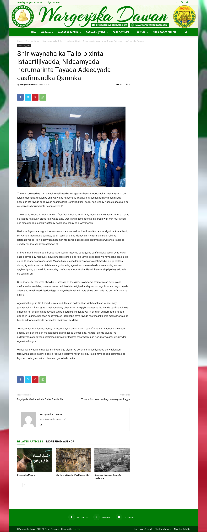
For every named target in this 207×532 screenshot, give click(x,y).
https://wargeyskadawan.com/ (52, 419)
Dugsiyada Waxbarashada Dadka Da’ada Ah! (40, 399)
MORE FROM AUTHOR (60, 441)
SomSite (76, 529)
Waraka (46, 32)
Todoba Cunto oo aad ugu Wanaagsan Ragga (105, 399)
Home (20, 41)
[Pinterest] (35, 97)
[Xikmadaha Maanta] (34, 460)
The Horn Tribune (163, 529)
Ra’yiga (141, 32)
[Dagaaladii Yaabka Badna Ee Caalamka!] (112, 460)
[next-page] (24, 485)
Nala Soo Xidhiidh (164, 32)
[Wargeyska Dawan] (103, 16)
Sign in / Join (53, 2)
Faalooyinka (121, 32)
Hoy (33, 32)
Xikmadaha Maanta (26, 475)
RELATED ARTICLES (30, 441)
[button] (186, 32)
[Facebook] (176, 2)
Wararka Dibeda (68, 32)
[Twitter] (182, 2)
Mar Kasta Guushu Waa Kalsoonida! (73, 475)
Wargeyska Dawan (28, 84)
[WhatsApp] (42, 97)
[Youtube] (187, 2)
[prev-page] (19, 485)
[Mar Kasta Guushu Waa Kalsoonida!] (73, 460)
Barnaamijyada (95, 32)
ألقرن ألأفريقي (146, 529)
